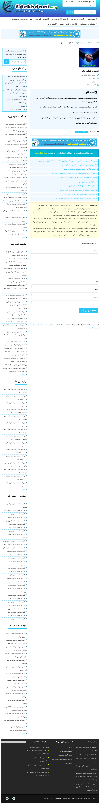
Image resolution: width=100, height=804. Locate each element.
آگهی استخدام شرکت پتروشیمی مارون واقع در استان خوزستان (78, 190)
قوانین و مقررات (77, 19)
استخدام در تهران (81, 132)
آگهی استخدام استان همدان (16, 616)
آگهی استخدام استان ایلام (17, 524)
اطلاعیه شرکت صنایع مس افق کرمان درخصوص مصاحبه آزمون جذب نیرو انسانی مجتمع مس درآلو (15, 352)
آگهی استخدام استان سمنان (16, 558)
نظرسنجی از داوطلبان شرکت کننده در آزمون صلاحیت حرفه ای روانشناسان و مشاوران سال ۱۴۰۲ (15, 361)
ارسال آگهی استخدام (59, 19)
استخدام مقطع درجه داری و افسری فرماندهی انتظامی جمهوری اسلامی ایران (15, 181)
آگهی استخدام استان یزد (17, 619)
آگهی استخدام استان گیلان (17, 599)
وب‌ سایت (95, 298)
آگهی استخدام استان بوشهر (16, 528)
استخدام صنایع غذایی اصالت (87, 754)
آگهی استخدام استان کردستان (16, 578)
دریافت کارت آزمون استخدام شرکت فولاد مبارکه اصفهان (80, 169)
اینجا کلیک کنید (41, 153)
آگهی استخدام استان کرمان (17, 582)
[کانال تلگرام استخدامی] (50, 34)
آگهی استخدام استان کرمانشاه (16, 585)
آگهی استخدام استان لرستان (16, 602)
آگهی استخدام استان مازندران (16, 605)
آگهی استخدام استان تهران (17, 531)
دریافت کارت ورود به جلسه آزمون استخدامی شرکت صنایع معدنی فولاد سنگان (74, 173)
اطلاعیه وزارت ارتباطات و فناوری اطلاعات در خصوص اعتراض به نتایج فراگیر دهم (16, 305)
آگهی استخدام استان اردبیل (16, 514)
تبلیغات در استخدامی (87, 24)
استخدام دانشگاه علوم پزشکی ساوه (14, 201)
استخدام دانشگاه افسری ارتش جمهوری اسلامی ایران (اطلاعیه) (78, 178)
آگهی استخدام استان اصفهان (16, 517)
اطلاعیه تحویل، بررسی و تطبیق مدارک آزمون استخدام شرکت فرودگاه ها (15, 335)
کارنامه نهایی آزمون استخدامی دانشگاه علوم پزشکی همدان (80, 165)
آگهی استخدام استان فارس (16, 568)
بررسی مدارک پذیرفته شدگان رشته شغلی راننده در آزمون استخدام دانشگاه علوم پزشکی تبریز (68, 161)
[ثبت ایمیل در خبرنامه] (6, 61)
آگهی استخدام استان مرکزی (16, 609)
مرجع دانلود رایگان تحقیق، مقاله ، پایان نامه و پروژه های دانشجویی (15, 90)
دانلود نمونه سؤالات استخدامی (62, 759)
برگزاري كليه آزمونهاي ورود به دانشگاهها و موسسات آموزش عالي (16, 80)
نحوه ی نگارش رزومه (67, 24)
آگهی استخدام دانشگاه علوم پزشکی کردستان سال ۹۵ (81, 194)
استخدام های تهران (66, 751)
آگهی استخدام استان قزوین (16, 572)
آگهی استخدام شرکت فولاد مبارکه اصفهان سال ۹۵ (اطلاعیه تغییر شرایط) (75, 199)
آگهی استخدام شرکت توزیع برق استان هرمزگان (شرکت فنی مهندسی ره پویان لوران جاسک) (15, 127)
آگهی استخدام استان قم (17, 575)
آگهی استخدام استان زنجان (17, 555)
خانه (97, 43)
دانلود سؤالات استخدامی (21, 19)
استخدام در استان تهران (85, 43)
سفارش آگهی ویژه (41, 19)
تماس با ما (51, 24)
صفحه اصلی (91, 19)
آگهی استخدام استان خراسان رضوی (14, 545)
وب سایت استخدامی (57, 798)
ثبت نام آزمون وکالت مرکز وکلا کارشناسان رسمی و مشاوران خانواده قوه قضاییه (16, 144)
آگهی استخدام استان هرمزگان (16, 612)
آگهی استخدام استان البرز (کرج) (15, 521)
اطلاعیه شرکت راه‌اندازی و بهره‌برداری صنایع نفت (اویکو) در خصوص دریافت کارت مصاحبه (16, 262)
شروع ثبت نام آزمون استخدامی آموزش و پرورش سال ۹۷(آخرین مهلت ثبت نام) (86, 776)
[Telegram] (13, 798)
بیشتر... (22, 237)
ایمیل (96, 290)
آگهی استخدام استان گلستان (16, 595)
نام (97, 282)
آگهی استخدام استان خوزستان (16, 551)
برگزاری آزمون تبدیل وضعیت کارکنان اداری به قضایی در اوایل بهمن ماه (15, 288)
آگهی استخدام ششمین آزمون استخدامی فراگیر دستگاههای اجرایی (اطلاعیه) (86, 787)
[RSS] (7, 798)
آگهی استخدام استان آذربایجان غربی (14, 511)
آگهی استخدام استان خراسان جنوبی (14, 541)
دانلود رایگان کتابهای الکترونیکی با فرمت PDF (16, 100)
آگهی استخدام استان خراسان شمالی (14, 548)
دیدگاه (96, 251)
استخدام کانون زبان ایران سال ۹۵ (87, 182)
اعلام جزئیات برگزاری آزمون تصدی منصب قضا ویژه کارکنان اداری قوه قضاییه (15, 272)
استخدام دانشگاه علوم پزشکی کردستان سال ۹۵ (83, 186)
